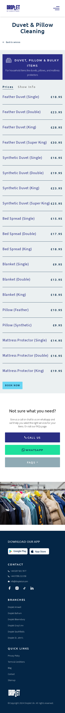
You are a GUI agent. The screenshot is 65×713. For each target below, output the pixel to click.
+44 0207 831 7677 (18, 571)
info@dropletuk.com (19, 581)
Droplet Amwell (14, 607)
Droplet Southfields (16, 631)
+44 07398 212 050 (18, 576)
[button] (56, 8)
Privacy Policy (14, 655)
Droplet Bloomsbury (16, 619)
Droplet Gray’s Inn (16, 625)
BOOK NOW (12, 385)
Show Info (27, 87)
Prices (8, 87)
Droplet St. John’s (15, 637)
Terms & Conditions (16, 661)
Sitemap (11, 680)
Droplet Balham (15, 613)
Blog (10, 668)
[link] (32, 437)
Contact (11, 674)
